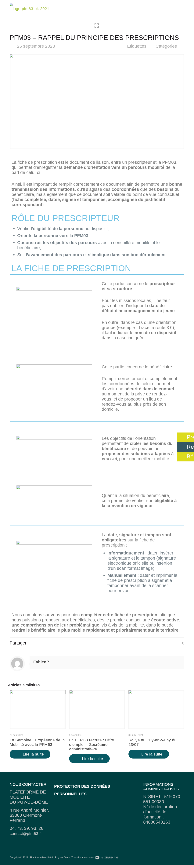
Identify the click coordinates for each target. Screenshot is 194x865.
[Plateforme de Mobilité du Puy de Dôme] (29, 8)
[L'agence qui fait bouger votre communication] (106, 858)
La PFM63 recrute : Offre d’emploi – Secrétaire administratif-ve (91, 744)
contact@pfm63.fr (26, 833)
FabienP (41, 662)
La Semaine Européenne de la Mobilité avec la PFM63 (37, 742)
